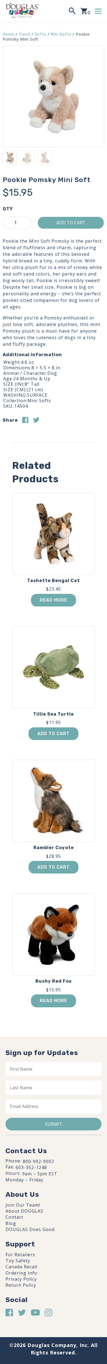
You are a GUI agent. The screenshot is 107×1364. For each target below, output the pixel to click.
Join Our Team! (22, 1205)
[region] (53, 1316)
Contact (14, 1217)
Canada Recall (21, 1267)
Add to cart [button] (53, 733)
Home (8, 34)
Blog (10, 1223)
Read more (53, 600)
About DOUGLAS (24, 1211)
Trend (24, 34)
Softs (40, 34)
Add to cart (70, 223)
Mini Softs (61, 34)
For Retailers (20, 1255)
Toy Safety (17, 1261)
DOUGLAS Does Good (30, 1229)
